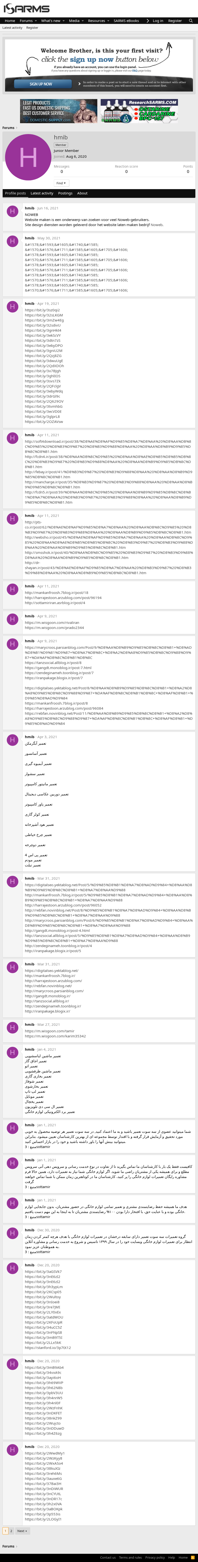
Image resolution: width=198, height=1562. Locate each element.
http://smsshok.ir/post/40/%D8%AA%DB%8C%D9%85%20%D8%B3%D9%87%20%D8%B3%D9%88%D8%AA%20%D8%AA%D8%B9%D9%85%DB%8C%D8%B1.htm (109, 555)
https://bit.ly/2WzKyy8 (43, 1458)
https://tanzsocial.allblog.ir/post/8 (53, 662)
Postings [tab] (65, 193)
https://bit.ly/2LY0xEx (43, 1312)
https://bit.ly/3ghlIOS (42, 375)
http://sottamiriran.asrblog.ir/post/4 (55, 602)
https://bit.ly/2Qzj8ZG (43, 355)
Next (20, 1531)
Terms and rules (130, 1557)
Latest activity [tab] (42, 193)
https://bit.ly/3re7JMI (42, 1307)
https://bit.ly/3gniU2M (44, 350)
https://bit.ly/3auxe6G (43, 1478)
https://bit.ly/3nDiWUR (44, 1488)
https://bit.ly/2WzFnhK (44, 1407)
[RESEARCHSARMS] (139, 110)
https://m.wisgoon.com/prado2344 (54, 627)
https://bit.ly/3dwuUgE (44, 360)
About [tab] (82, 193)
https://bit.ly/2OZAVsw (44, 421)
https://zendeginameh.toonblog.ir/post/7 (59, 672)
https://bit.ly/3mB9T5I (43, 1337)
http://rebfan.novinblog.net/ (48, 985)
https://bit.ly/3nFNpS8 (43, 1332)
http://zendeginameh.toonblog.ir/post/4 (58, 945)
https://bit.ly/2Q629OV (44, 401)
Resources (96, 20)
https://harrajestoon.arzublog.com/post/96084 (64, 708)
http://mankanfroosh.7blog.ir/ (50, 975)
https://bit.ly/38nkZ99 (43, 1418)
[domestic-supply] (58, 110)
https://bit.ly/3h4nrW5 (44, 1397)
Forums (26, 20)
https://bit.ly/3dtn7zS (42, 340)
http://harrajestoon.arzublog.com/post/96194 (63, 597)
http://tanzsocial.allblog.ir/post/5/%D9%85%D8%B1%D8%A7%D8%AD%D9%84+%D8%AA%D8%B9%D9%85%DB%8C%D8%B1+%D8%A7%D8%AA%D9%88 (107, 938)
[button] (36, 20)
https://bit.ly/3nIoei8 (42, 1301)
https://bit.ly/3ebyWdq (44, 391)
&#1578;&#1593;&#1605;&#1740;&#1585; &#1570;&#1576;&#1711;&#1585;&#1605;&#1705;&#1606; (76, 247)
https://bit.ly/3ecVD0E (43, 411)
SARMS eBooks (126, 20)
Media (74, 20)
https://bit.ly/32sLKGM (44, 315)
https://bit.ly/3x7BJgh (43, 370)
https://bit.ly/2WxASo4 (44, 1463)
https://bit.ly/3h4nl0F (43, 1402)
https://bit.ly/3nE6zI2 (42, 1276)
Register (32, 27)
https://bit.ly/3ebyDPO (44, 345)
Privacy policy (155, 1557)
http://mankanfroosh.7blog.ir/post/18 (56, 592)
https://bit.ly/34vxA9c (43, 1372)
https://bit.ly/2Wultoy (43, 1296)
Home (10, 20)
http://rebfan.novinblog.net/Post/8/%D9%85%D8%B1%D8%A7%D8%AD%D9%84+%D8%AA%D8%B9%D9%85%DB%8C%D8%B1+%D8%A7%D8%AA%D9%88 (108, 913)
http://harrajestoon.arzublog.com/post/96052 (63, 905)
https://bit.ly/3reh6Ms (43, 1473)
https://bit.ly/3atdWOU (44, 1317)
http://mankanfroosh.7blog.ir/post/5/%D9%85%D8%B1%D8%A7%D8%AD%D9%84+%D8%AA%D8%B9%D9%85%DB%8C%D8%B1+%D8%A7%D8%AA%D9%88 (108, 897)
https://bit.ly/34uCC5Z (43, 1327)
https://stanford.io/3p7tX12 (48, 1347)
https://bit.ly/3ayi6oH (43, 1377)
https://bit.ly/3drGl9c (42, 396)
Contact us (108, 1557)
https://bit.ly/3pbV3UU (44, 1392)
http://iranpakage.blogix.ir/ (47, 1011)
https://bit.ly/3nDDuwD (44, 1428)
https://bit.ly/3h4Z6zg (43, 1433)
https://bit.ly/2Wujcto (43, 1423)
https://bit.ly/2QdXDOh (44, 365)
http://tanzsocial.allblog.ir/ (47, 1001)
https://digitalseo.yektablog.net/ (51, 970)
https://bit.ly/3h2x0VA (43, 1503)
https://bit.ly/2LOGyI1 (43, 1519)
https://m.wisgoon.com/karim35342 (55, 1036)
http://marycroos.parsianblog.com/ (54, 990)
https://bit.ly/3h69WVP (44, 1382)
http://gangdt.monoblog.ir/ (48, 995)
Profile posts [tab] (15, 193)
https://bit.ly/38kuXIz (42, 1468)
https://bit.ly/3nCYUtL (43, 1493)
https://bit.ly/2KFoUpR (43, 1322)
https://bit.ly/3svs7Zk (43, 380)
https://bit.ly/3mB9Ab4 (44, 1367)
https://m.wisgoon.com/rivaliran (52, 622)
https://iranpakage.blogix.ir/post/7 (54, 677)
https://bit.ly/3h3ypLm (44, 1286)
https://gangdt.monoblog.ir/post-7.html (58, 667)
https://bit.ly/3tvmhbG (44, 406)
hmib (30, 208)
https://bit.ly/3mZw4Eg (44, 320)
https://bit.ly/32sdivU (43, 325)
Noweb (157, 224)
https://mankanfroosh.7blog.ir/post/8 (56, 703)
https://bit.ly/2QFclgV (43, 386)
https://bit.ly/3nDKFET (43, 1413)
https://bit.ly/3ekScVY (43, 335)
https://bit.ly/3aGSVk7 (43, 1271)
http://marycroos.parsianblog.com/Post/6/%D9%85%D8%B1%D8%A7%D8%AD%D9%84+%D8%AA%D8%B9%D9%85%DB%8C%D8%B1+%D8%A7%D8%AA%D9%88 (109, 923)
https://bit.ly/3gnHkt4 (43, 330)
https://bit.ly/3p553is (42, 1514)
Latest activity (12, 27)
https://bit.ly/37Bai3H (43, 1483)
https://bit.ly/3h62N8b (44, 1387)
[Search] (191, 20)
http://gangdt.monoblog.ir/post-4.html (57, 930)
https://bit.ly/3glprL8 (42, 416)
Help (171, 1557)
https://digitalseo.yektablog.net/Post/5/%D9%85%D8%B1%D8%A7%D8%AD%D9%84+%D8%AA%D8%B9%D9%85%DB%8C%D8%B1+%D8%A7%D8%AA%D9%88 (108, 887)
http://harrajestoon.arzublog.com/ (53, 980)
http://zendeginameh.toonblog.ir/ (53, 1006)
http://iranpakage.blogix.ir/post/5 (53, 950)
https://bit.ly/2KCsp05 (43, 1291)
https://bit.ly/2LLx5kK (43, 1342)
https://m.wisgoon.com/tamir (49, 1030)
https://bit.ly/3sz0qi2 (42, 309)
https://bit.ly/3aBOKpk (44, 1508)
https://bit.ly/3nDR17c (43, 1498)
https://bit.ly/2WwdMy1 (45, 1453)
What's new (50, 20)
